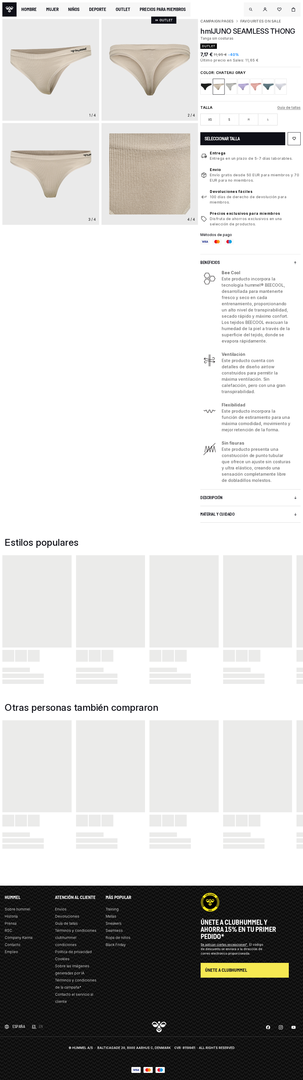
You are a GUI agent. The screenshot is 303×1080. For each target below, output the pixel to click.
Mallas (111, 916)
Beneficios (210, 262)
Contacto (12, 944)
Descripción (211, 497)
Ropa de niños (118, 937)
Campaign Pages (216, 21)
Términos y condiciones (75, 930)
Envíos (61, 909)
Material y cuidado (217, 514)
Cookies (62, 959)
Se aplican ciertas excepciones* (224, 944)
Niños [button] (74, 9)
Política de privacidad (73, 952)
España (18, 1026)
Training (112, 909)
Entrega (218, 153)
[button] (251, 9)
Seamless (114, 930)
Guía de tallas (289, 107)
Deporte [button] (97, 9)
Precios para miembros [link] (163, 9)
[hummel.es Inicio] (9, 9)
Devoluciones (67, 916)
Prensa (11, 923)
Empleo (11, 952)
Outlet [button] (123, 9)
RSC (8, 930)
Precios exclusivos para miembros (245, 213)
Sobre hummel (17, 909)
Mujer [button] (52, 9)
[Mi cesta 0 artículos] (293, 9)
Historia (11, 916)
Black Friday (116, 944)
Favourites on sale (260, 21)
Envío (215, 169)
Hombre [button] (29, 9)
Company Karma (19, 937)
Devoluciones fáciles (231, 191)
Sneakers (114, 923)
